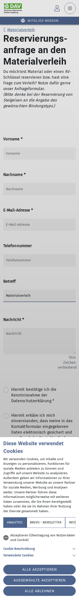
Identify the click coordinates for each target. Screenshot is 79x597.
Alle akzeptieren (39, 570)
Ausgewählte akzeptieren (40, 580)
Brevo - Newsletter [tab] (45, 522)
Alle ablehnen (39, 591)
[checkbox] (39, 537)
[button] (39, 548)
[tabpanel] (39, 544)
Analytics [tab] (14, 522)
